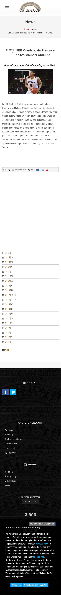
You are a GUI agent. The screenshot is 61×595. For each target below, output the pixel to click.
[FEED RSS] (9, 170)
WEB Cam (9, 472)
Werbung (9, 434)
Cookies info (10, 448)
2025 (7, 257)
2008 (7, 332)
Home (26, 29)
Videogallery (10, 481)
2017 (7, 295)
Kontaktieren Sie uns (14, 439)
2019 (7, 285)
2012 (7, 318)
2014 (7, 309)
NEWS (7, 485)
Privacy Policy (11, 443)
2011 (7, 323)
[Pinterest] (47, 170)
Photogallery (10, 476)
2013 (7, 313)
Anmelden (30, 501)
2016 (7, 299)
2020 (7, 281)
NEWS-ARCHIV (20, 170)
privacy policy (42, 543)
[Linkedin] (43, 170)
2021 (7, 276)
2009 (7, 328)
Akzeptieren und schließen (35, 585)
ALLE (7, 350)
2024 (7, 262)
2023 (7, 267)
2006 (7, 342)
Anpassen (16, 585)
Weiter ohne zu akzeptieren (42, 523)
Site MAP (11, 452)
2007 (7, 337)
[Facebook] (37, 170)
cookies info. (39, 557)
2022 (7, 271)
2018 (7, 290)
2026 (7, 252)
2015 (7, 304)
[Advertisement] (30, 215)
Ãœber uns (10, 430)
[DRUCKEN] (4, 170)
